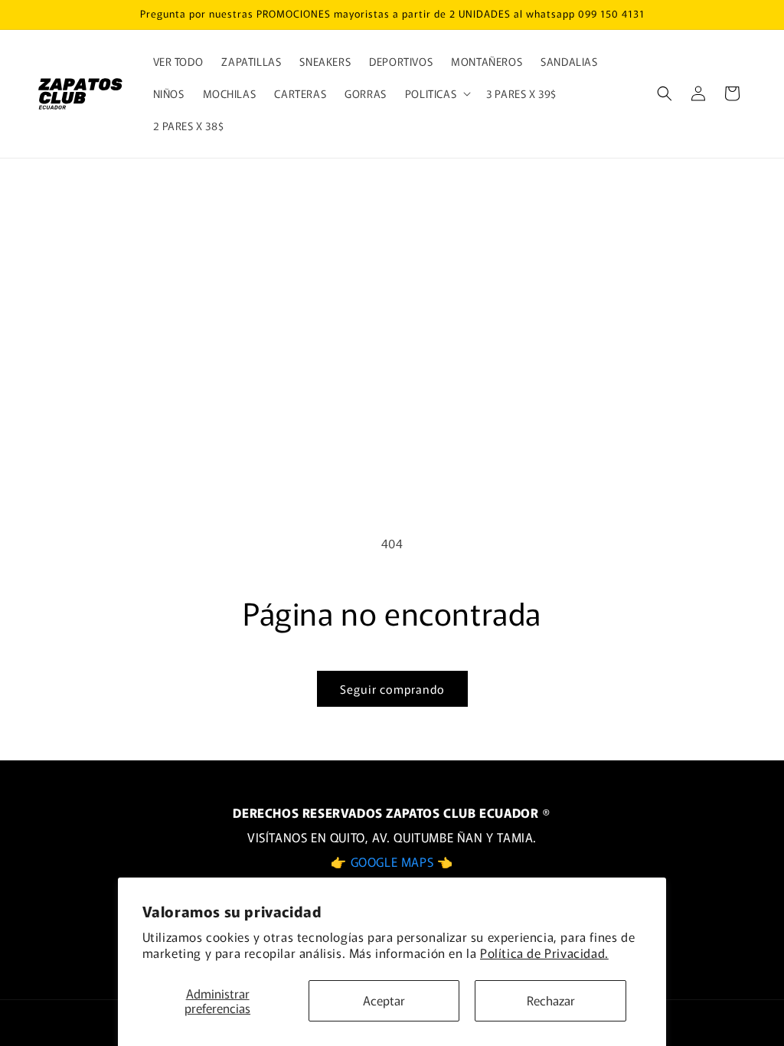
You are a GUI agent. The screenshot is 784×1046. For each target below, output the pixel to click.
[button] (436, 93)
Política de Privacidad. (544, 952)
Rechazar (551, 1000)
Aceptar (384, 1000)
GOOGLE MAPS (394, 861)
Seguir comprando (392, 689)
